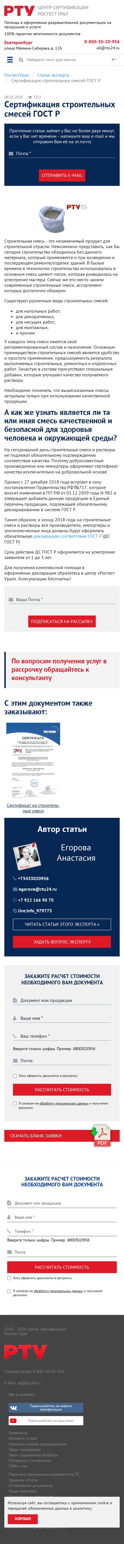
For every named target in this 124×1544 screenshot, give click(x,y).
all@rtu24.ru (108, 47)
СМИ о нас (18, 1466)
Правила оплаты (23, 1480)
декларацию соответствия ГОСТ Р (68, 536)
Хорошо (23, 1519)
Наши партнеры (23, 1491)
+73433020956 (33, 879)
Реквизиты (18, 1432)
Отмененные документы (30, 1485)
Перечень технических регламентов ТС (44, 1474)
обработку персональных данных (64, 1103)
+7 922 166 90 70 (36, 900)
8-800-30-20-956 (102, 42)
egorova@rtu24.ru (38, 889)
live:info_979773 (35, 911)
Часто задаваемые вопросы (33, 1455)
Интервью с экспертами (30, 1460)
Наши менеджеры (24, 1449)
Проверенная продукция (31, 1496)
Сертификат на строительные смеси (33, 808)
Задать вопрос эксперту (62, 942)
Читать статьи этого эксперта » (62, 924)
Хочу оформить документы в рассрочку (48, 1076)
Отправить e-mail (62, 175)
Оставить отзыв (23, 1438)
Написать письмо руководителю (38, 1444)
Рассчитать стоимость (62, 1089)
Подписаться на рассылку (62, 621)
